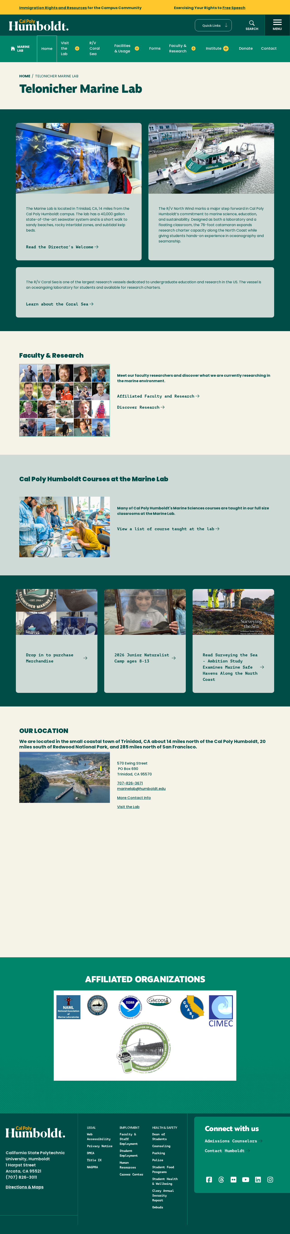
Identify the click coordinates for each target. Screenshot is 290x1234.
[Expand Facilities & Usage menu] (137, 48)
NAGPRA (92, 1167)
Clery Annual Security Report (163, 1195)
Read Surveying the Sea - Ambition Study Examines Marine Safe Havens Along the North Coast (230, 667)
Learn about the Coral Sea (57, 304)
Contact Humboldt (225, 1150)
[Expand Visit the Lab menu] (77, 48)
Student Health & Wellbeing (165, 1181)
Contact (269, 49)
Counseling (161, 1146)
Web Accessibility (99, 1136)
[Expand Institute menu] (226, 48)
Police (157, 1160)
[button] (213, 25)
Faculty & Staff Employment (129, 1139)
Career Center (131, 1174)
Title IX (94, 1160)
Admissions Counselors (231, 1141)
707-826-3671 (130, 783)
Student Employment (129, 1153)
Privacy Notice (99, 1146)
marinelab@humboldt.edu (141, 789)
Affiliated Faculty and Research (155, 396)
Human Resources (128, 1165)
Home (46, 49)
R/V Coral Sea (94, 49)
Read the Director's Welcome (59, 246)
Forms (155, 49)
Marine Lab (23, 49)
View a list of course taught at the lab (165, 528)
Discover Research (138, 407)
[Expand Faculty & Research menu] (193, 48)
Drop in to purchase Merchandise (49, 657)
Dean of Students (159, 1136)
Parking (158, 1153)
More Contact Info (134, 798)
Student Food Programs (163, 1169)
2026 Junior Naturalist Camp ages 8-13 (141, 657)
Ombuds (157, 1207)
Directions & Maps (25, 1187)
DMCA (90, 1153)
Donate (246, 49)
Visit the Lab (128, 807)
